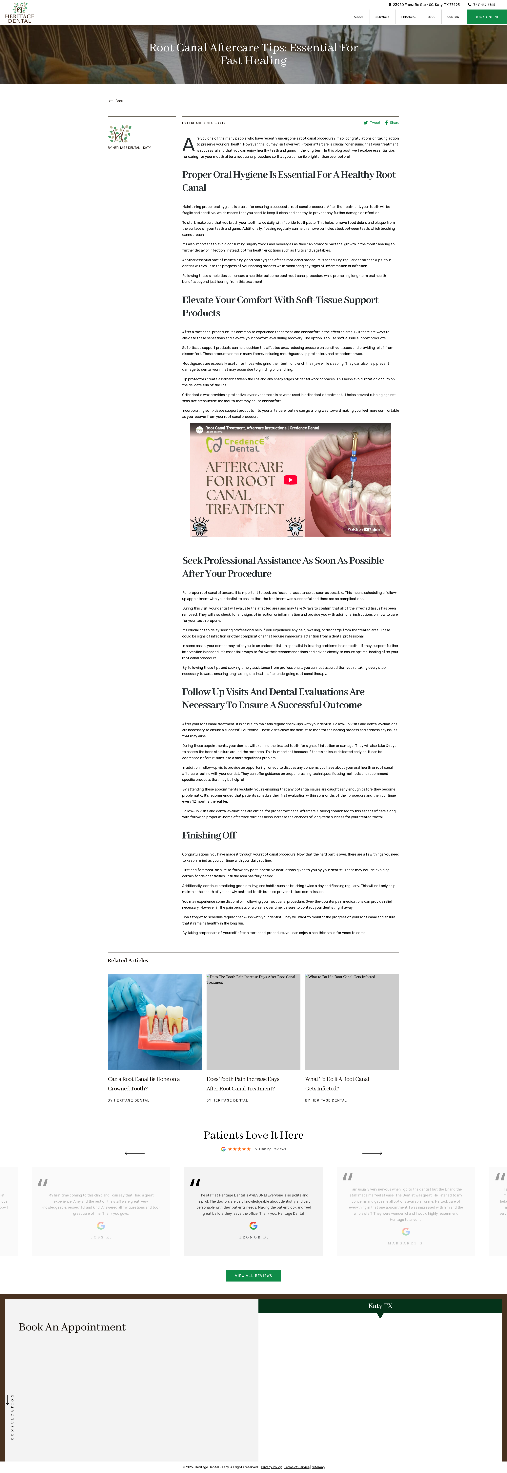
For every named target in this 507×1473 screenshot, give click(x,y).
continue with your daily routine (245, 860)
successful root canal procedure (299, 207)
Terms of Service (297, 1467)
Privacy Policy (271, 1467)
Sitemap (318, 1467)
